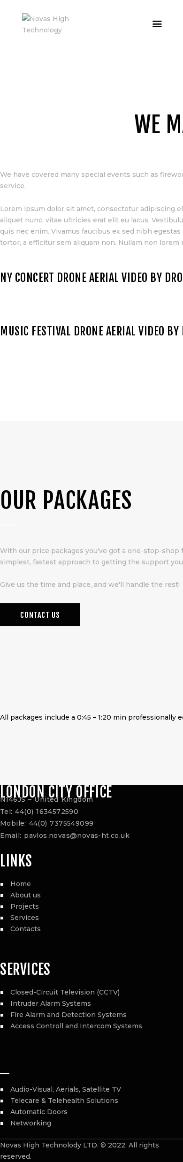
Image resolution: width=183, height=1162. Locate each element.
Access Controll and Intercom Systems (76, 1026)
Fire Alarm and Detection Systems (68, 1014)
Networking (30, 1123)
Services (24, 917)
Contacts (25, 929)
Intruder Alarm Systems (50, 1003)
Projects (24, 906)
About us (25, 895)
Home (20, 884)
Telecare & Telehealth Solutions (64, 1100)
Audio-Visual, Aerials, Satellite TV (65, 1089)
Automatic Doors (39, 1112)
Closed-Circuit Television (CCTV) (65, 992)
